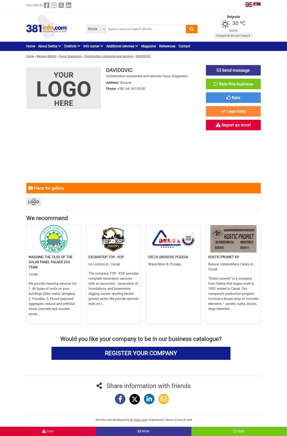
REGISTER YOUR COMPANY (141, 353)
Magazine (148, 46)
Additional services (120, 46)
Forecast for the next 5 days (232, 35)
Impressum (156, 419)
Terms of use (174, 419)
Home (30, 46)
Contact (184, 46)
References (167, 46)
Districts (70, 46)
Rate (241, 431)
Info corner (91, 46)
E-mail (188, 419)
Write (145, 431)
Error (50, 431)
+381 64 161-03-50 (131, 89)
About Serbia (48, 46)
